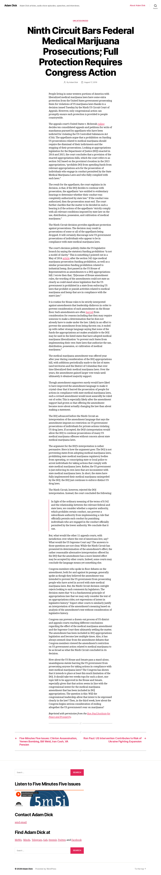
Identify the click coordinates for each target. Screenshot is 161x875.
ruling (101, 124)
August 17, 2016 (90, 82)
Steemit (53, 840)
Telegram (37, 840)
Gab (45, 840)
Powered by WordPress (45, 869)
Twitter (61, 840)
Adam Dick (10, 5)
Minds (26, 840)
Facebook (76, 840)
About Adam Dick (137, 5)
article (66, 258)
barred (89, 312)
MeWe (18, 840)
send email (21, 822)
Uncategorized (80, 21)
